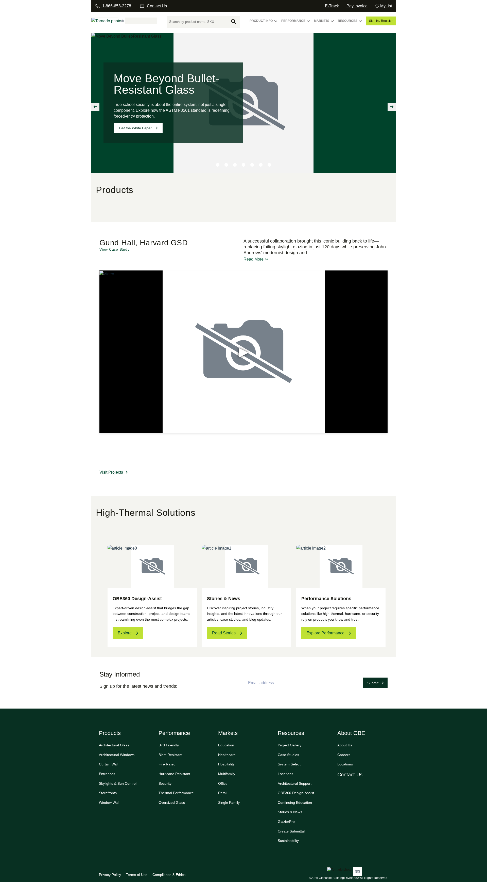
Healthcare (227, 755)
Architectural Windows (116, 755)
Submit (372, 683)
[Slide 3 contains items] (235, 164)
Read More (254, 259)
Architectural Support (294, 783)
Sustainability (288, 841)
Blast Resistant (170, 755)
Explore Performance (325, 633)
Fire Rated (167, 764)
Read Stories (224, 633)
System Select (289, 764)
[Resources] (360, 23)
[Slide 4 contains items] (243, 164)
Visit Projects (111, 472)
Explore (125, 633)
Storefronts (108, 793)
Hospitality (226, 764)
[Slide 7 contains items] (269, 164)
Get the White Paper (135, 128)
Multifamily (226, 774)
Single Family (229, 802)
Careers (343, 755)
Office (223, 783)
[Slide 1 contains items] (217, 164)
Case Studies (288, 755)
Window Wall (109, 802)
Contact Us (349, 774)
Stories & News (290, 812)
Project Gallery (289, 745)
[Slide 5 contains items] (252, 164)
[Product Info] (275, 23)
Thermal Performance (176, 793)
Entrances (107, 774)
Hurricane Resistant (174, 774)
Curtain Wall (108, 764)
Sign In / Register (381, 21)
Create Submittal (291, 831)
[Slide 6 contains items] (260, 164)
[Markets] (332, 23)
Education (226, 745)
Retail (222, 793)
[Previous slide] (95, 107)
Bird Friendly (169, 745)
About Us (344, 745)
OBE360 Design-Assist (296, 793)
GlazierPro (286, 822)
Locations (285, 774)
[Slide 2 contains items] (226, 164)
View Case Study (114, 249)
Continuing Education (295, 802)
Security (165, 783)
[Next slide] (392, 107)
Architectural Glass (114, 745)
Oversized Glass (172, 802)
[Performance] (308, 23)
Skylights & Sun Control (117, 783)
